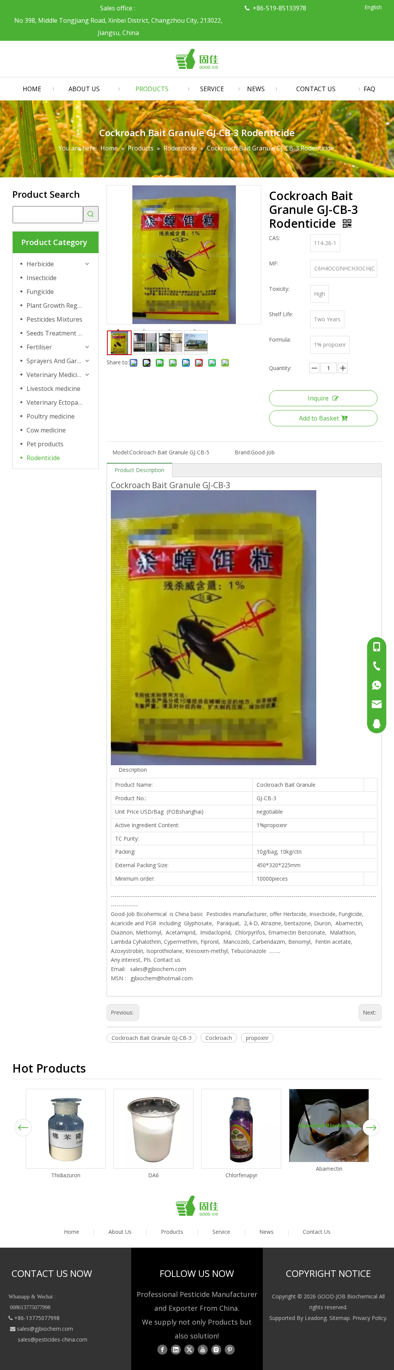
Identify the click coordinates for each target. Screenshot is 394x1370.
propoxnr (257, 1037)
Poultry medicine (51, 416)
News (266, 1231)
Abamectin (329, 1168)
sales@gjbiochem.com (158, 969)
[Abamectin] (329, 1125)
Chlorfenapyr (241, 1175)
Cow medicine (46, 430)
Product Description (139, 470)
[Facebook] (162, 1350)
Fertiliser (39, 347)
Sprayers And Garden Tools (59, 361)
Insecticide (42, 278)
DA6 (153, 1175)
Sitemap (339, 1318)
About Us (120, 1231)
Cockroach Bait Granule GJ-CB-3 (152, 1037)
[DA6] (153, 1128)
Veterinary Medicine (55, 374)
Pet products (45, 444)
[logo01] (197, 1205)
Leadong (316, 1318)
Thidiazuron (65, 1175)
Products (172, 1231)
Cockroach (218, 1037)
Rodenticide (43, 458)
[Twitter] (189, 1350)
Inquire (318, 398)
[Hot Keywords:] (90, 214)
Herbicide (40, 264)
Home (71, 1231)
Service (221, 1231)
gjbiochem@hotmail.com (161, 978)
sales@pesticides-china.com (52, 1339)
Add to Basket (319, 418)
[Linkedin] (176, 1350)
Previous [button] (23, 1128)
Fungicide (40, 291)
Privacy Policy (369, 1318)
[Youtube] (203, 1350)
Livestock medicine (53, 388)
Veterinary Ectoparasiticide (59, 402)
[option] (66, 1134)
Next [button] (371, 1128)
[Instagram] (216, 1350)
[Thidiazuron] (65, 1128)
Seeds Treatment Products (59, 333)
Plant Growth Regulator (59, 305)
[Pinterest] (230, 1350)
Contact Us (317, 1231)
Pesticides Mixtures (54, 319)
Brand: (243, 452)
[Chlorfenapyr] (241, 1128)
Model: (120, 452)
